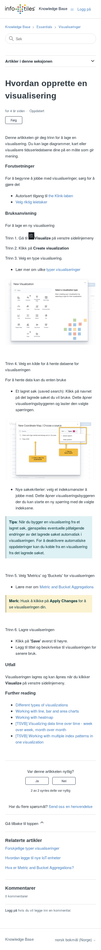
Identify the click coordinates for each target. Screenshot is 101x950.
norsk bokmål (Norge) (74, 939)
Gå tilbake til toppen (22, 823)
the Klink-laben (60, 195)
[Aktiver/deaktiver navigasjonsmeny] (72, 9)
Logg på (11, 910)
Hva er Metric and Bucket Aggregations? (39, 867)
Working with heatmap (34, 717)
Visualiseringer (70, 26)
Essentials (44, 26)
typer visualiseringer (63, 269)
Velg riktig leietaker (31, 201)
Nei (64, 781)
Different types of (30, 704)
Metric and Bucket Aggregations (67, 586)
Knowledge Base (17, 26)
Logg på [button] (84, 9)
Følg (14, 120)
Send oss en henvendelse (70, 806)
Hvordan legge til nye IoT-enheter (33, 857)
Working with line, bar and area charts (47, 711)
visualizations (56, 704)
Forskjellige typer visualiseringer (32, 848)
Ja (37, 781)
